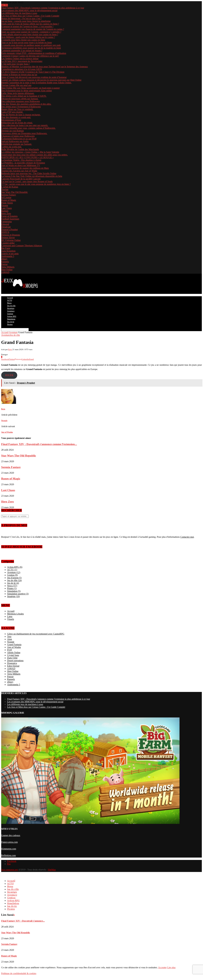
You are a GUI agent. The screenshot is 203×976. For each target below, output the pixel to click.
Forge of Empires (9, 216)
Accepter (162, 967)
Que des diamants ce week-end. (16, 117)
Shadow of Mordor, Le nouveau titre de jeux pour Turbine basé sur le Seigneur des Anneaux (44, 66)
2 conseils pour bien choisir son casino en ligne (23, 40)
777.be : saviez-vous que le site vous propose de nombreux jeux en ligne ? (36, 184)
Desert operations (15, 660)
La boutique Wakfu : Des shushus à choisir (21, 160)
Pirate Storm (7, 203)
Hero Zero (6, 213)
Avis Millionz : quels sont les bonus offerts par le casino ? (28, 37)
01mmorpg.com (8, 848)
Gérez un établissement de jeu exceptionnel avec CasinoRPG (35, 634)
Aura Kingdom (8, 251)
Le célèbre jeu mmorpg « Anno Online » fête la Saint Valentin (30, 152)
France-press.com (9, 842)
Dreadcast (6, 227)
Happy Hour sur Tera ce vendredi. (17, 109)
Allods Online (13, 652)
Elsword (5, 224)
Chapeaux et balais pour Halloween (18, 136)
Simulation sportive (18, 593)
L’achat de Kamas (9, 187)
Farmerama (6, 221)
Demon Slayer (8, 237)
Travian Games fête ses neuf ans (16, 85)
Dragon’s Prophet (9, 229)
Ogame (4, 205)
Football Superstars (10, 219)
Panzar (4, 264)
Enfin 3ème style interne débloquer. (17, 93)
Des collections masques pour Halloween (20, 101)
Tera (9, 636)
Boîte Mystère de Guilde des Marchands (20, 149)
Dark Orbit (12, 658)
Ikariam (4, 211)
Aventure (10, 311)
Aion (9, 639)
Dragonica (12, 663)
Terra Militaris (7, 267)
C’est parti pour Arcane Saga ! (15, 64)
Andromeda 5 (7, 256)
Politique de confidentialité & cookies (18, 973)
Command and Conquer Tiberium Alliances (21, 245)
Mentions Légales (15, 614)
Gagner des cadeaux (10, 835)
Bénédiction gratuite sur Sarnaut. (16, 144)
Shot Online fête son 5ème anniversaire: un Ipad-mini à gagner (30, 88)
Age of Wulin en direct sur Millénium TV (20, 165)
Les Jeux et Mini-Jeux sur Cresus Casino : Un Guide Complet (30, 16)
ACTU (9, 300)
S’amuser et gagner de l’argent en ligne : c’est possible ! (27, 26)
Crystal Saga (13, 655)
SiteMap (52, 869)
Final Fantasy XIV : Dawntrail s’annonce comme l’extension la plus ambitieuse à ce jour (42, 8)
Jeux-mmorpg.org (9, 869)
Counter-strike (8, 243)
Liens (9, 616)
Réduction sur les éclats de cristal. (17, 122)
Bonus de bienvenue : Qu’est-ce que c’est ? (21, 18)
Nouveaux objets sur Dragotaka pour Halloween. (24, 133)
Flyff (9, 650)
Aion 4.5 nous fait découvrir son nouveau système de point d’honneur (34, 77)
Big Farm (5, 248)
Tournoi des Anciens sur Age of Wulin (19, 170)
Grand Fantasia (14, 644)
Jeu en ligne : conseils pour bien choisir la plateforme (26, 21)
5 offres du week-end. (11, 146)
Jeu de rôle (11, 306)
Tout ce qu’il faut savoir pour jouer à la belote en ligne (26, 42)
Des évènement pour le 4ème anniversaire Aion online (26, 90)
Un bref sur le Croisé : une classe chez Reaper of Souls (27, 181)
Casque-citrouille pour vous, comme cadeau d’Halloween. (28, 128)
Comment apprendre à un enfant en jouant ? (21, 50)
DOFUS (5, 232)
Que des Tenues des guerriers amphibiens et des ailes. (26, 104)
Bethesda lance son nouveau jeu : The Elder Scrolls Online (28, 173)
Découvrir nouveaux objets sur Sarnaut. (19, 98)
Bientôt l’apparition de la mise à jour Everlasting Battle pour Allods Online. (36, 82)
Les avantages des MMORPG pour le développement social (29, 10)
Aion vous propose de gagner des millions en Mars (25, 168)
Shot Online (6, 269)
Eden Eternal (13, 666)
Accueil (10, 298)
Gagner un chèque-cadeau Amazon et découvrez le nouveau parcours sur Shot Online (41, 80)
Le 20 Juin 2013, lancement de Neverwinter (21, 61)
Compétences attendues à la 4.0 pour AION (21, 69)
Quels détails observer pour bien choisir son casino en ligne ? (29, 34)
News (9, 303)
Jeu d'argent (14, 577)
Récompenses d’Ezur (11, 120)
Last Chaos (6, 208)
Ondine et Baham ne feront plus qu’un (19, 74)
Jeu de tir (10, 322)
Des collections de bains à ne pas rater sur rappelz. (24, 125)
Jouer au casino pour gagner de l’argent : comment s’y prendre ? (31, 32)
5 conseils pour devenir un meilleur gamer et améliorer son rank (31, 45)
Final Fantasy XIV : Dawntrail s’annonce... (23, 921)
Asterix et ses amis (10, 253)
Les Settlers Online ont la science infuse (19, 58)
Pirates (10, 324)
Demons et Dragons (10, 235)
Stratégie (10, 308)
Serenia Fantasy (8, 195)
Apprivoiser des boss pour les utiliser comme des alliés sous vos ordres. (34, 154)
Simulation (11, 319)
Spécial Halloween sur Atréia (15, 141)
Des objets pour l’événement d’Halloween (21, 106)
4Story (4, 259)
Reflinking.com (8, 855)
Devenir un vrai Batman (12, 130)
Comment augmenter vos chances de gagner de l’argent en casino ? (32, 29)
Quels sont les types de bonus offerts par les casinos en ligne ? (30, 24)
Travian (4, 189)
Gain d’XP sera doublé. (12, 112)
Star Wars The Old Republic (14, 192)
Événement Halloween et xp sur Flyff (18, 138)
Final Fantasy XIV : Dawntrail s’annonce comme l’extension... (39, 444)
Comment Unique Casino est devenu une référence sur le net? (30, 56)
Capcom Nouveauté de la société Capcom (20, 179)
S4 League (6, 197)
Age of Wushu (14, 647)
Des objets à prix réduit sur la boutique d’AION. (24, 96)
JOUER (9, 375)
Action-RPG (11, 316)
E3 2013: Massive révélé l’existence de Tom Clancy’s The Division (32, 72)
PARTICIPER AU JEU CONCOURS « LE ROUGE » (27, 157)
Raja (10, 349)
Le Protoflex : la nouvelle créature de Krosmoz (23, 162)
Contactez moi (187, 537)
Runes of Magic (8, 200)
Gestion (10, 314)
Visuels (10, 619)
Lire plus (171, 967)
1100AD (5, 272)
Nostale (10, 642)
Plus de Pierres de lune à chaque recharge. (21, 114)
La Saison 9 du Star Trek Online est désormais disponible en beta (31, 176)
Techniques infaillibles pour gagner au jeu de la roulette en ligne (31, 48)
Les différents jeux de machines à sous (19, 13)
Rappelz (5, 261)
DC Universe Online (11, 240)
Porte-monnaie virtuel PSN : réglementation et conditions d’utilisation (33, 53)
